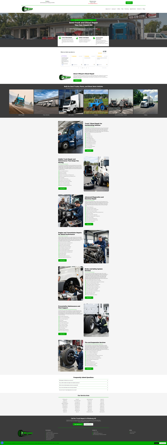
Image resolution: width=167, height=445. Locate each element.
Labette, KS (102, 406)
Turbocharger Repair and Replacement (66, 250)
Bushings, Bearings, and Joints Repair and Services (94, 355)
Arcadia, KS (90, 403)
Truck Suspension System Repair (91, 354)
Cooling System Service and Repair (65, 246)
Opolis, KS (102, 399)
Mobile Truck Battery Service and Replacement (67, 176)
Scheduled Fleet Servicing (64, 178)
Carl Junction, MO (77, 400)
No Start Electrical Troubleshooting (92, 219)
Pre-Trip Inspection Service (64, 330)
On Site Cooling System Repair (65, 182)
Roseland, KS (102, 409)
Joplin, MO (65, 400)
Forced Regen (62, 177)
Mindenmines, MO (90, 411)
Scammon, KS (77, 410)
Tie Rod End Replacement (90, 361)
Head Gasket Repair (63, 253)
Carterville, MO (77, 403)
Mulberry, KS (77, 406)
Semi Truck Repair (89, 145)
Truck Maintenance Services (90, 143)
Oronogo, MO (77, 402)
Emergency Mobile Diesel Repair (65, 180)
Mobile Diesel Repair (63, 173)
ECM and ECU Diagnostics (90, 221)
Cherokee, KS (77, 407)
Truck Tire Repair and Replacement (92, 351)
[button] (2, 443)
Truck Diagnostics (89, 147)
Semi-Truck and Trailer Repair (64, 317)
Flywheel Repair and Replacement (65, 257)
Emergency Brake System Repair (91, 294)
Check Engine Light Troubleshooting (92, 209)
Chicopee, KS (89, 406)
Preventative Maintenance (64, 316)
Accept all (156, 443)
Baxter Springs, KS (65, 403)
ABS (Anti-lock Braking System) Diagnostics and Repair (95, 281)
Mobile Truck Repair (63, 172)
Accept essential (162, 443)
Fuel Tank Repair (62, 328)
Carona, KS (102, 400)
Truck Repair (88, 133)
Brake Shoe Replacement (90, 293)
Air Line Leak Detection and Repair (92, 289)
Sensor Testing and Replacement (91, 218)
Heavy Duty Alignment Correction (91, 365)
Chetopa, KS (90, 409)
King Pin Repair (88, 360)
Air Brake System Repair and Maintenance (93, 284)
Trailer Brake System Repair (90, 292)
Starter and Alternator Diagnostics (91, 214)
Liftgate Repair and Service (64, 329)
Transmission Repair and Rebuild (65, 244)
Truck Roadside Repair (90, 138)
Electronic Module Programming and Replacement (94, 212)
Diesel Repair (88, 134)
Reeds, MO (102, 403)
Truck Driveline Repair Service (64, 249)
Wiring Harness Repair (90, 217)
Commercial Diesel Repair (90, 146)
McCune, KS (90, 400)
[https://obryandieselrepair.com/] (27, 9)
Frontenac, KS (64, 407)
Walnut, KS (90, 407)
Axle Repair (61, 320)
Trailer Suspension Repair (64, 325)
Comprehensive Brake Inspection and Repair (93, 280)
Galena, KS (65, 411)
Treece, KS (102, 402)
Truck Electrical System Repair (91, 208)
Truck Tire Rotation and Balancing (91, 352)
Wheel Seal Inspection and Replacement (93, 290)
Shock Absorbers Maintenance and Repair (93, 356)
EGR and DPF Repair (89, 213)
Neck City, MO (102, 411)
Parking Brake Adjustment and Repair (92, 285)
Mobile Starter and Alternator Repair (66, 181)
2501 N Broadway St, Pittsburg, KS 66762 (47, 2)
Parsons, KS (65, 410)
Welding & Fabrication (63, 321)
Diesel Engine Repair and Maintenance (66, 242)
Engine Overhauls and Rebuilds (65, 245)
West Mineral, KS (90, 399)
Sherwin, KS (102, 407)
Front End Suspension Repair (91, 364)
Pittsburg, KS (65, 399)
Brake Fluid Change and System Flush (92, 283)
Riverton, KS (77, 409)
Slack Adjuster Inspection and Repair (92, 288)
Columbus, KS (64, 406)
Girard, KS (65, 409)
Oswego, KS (90, 402)
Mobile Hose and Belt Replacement (66, 185)
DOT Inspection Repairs (63, 324)
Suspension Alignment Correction (91, 363)
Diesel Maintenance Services (91, 142)
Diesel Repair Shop (89, 137)
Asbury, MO (90, 410)
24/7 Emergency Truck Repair (91, 141)
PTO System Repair (63, 254)
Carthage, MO (64, 402)
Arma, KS (77, 399)
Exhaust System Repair (63, 326)
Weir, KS (77, 411)
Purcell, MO (102, 410)
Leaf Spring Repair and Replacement (92, 359)
